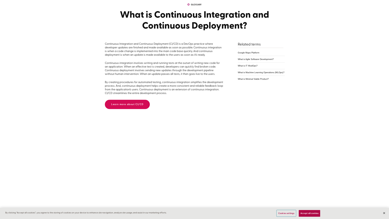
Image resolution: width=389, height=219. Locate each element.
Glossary (196, 5)
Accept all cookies (309, 213)
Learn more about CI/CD (127, 104)
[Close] (384, 213)
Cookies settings (286, 213)
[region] (194, 213)
